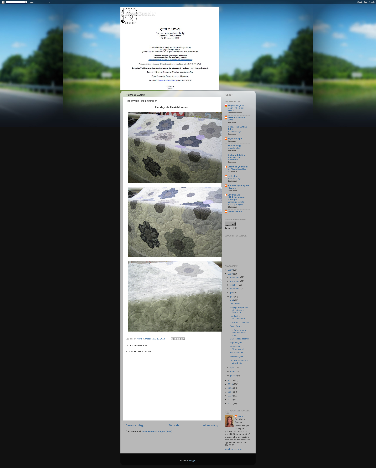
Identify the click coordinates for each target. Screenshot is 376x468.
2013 (230, 396)
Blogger (192, 460)
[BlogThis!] (175, 338)
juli (231, 293)
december (235, 277)
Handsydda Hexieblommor (237, 317)
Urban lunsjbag (234, 148)
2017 (230, 380)
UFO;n (230, 120)
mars (233, 371)
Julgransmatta (236, 353)
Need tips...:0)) (234, 178)
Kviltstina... (233, 176)
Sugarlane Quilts (236, 105)
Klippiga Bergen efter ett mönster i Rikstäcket (239, 310)
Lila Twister (235, 304)
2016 (230, 384)
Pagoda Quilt (236, 343)
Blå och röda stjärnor (239, 339)
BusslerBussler (138, 14)
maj (232, 300)
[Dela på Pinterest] (183, 338)
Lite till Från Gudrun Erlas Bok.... (239, 361)
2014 (230, 392)
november (235, 281)
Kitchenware (233, 160)
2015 (230, 388)
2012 (230, 400)
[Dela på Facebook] (181, 338)
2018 (230, 274)
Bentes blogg (234, 146)
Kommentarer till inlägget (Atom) (157, 431)
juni (232, 296)
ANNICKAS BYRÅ (236, 117)
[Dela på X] (178, 338)
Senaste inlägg (135, 425)
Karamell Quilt (236, 357)
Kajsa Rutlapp (235, 138)
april (232, 368)
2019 (230, 270)
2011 (230, 403)
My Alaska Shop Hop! (237, 169)
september (235, 289)
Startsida (173, 425)
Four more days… (235, 131)
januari (233, 375)
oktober (234, 285)
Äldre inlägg (210, 425)
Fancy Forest (236, 326)
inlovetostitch (235, 211)
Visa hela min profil (233, 449)
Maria (240, 416)
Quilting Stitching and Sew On (237, 156)
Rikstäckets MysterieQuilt (237, 347)
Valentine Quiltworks (238, 167)
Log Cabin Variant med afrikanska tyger (238, 332)
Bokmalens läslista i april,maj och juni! (236, 203)
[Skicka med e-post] (172, 338)
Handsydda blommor (239, 322)
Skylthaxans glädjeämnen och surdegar (236, 197)
